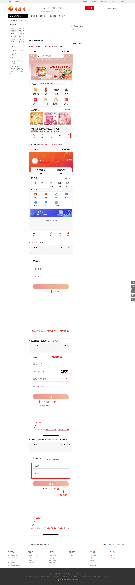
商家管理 (94, 1)
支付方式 (21, 31)
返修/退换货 (92, 555)
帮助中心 (21, 28)
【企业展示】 (21, 39)
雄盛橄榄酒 (54, 11)
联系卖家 (91, 558)
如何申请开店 (52, 562)
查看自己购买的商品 (17, 69)
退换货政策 (92, 565)
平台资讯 (21, 42)
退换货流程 (92, 560)
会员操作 (15, 20)
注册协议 (112, 555)
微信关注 (85, 1)
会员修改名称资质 (33, 558)
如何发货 (51, 558)
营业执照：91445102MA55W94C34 (73, 576)
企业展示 (62, 16)
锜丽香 (43, 11)
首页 (9, 20)
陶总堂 (48, 11)
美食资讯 (53, 16)
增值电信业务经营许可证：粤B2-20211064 (51, 576)
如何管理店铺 (52, 560)
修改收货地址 (32, 562)
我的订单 (103, 1)
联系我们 (112, 558)
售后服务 (13, 33)
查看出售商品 (52, 555)
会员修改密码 (32, 560)
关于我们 (13, 36)
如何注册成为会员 (16, 61)
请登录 (11, 1)
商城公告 (13, 28)
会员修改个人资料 (33, 555)
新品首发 (43, 16)
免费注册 (16, 1)
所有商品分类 (16, 16)
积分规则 (21, 50)
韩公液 (59, 11)
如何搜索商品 (15, 66)
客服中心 (21, 33)
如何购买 (71, 555)
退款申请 (91, 562)
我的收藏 (112, 1)
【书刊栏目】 (13, 39)
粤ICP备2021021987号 (32, 576)
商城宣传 (13, 42)
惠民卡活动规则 (13, 53)
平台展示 (21, 36)
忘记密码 (13, 64)
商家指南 (13, 31)
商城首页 (34, 16)
